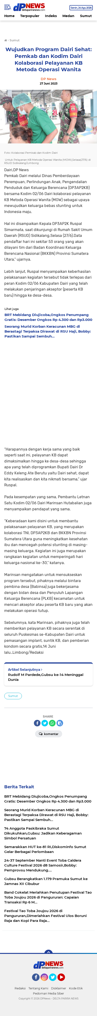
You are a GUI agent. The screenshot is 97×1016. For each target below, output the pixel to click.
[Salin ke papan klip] (60, 723)
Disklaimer (58, 988)
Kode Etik (76, 988)
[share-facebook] (37, 723)
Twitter (55, 983)
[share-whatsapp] (52, 723)
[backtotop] (48, 954)
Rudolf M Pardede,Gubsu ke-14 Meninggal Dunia (45, 677)
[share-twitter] (44, 723)
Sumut (86, 16)
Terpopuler (29, 16)
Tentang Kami (38, 988)
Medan (68, 16)
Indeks (51, 16)
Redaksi (20, 988)
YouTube (64, 983)
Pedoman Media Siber (48, 993)
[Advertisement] (48, 391)
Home (9, 16)
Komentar (50, 734)
